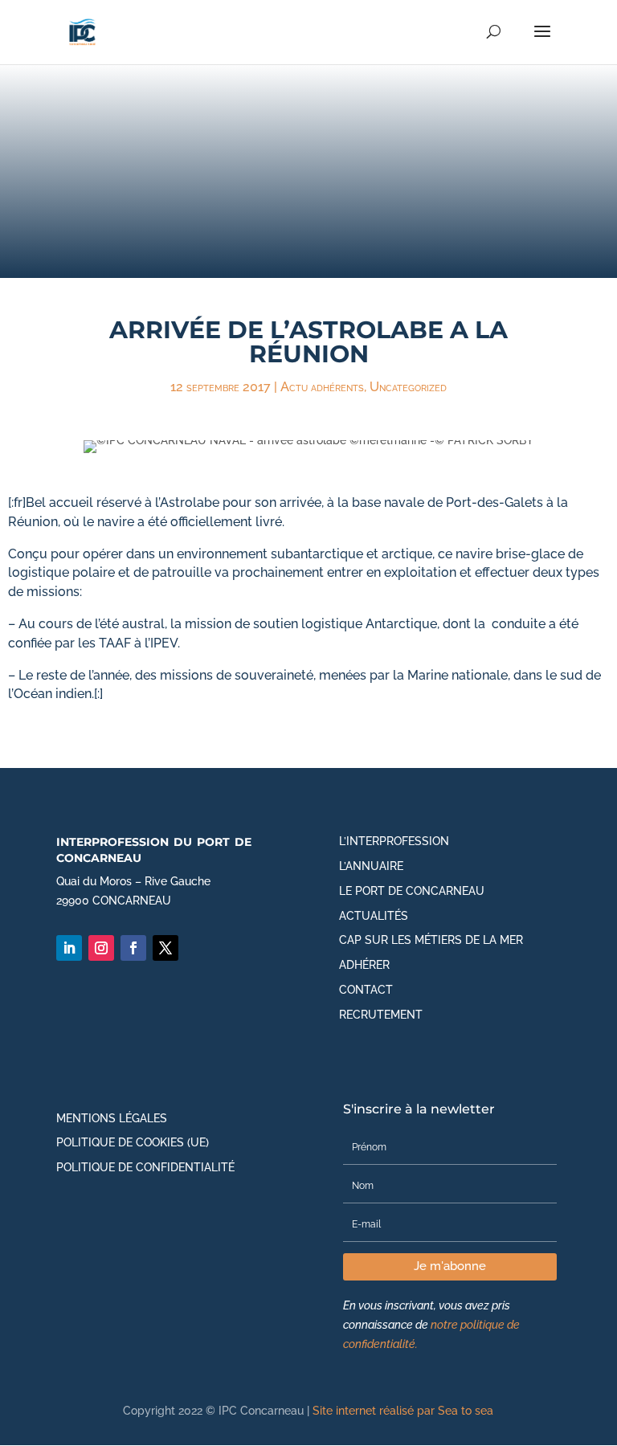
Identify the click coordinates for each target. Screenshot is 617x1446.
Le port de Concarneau (411, 890)
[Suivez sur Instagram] (101, 948)
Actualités (373, 915)
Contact (366, 989)
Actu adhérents (322, 386)
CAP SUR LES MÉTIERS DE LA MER (431, 939)
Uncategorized (408, 386)
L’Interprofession (394, 841)
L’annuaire (371, 866)
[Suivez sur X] (165, 948)
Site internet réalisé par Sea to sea (403, 1410)
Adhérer (364, 964)
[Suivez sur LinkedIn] (69, 948)
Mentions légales (111, 1118)
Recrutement (381, 1014)
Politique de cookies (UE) (132, 1142)
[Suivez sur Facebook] (133, 948)
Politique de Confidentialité (145, 1167)
